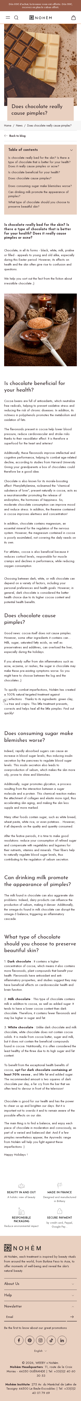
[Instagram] (40, 1340)
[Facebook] (18, 1340)
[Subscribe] (72, 1316)
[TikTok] (51, 1340)
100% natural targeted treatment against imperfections (32, 697)
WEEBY (40, 1362)
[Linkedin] (62, 1340)
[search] (16, 17)
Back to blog (17, 136)
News (19, 125)
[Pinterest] (29, 1340)
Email (9, 1317)
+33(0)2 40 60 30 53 (56, 1373)
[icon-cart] (72, 17)
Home (7, 125)
